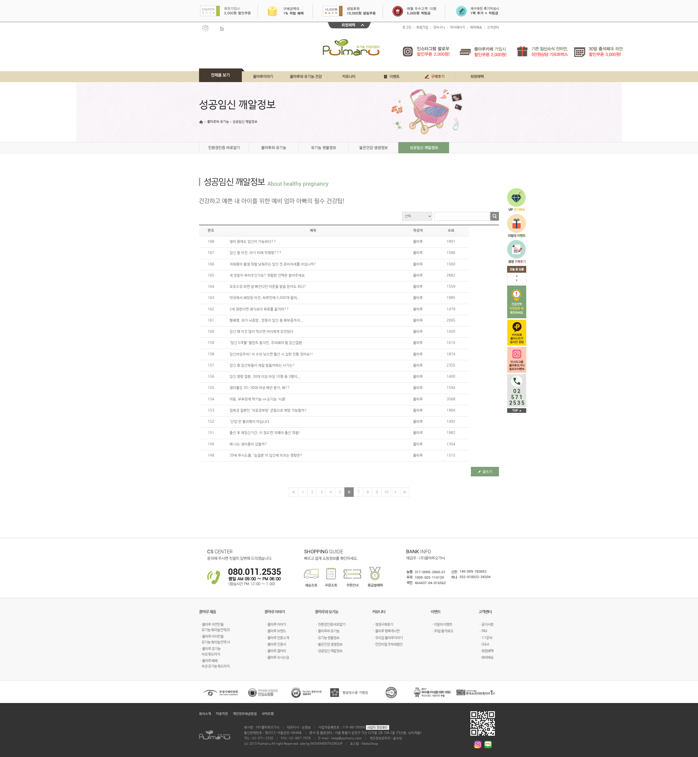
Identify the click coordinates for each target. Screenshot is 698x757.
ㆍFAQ (483, 631)
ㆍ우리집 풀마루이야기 (387, 638)
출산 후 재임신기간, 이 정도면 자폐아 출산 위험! (265, 433)
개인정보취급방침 (245, 714)
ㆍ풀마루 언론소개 (276, 638)
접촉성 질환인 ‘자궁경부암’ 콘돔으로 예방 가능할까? (268, 410)
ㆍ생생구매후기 (382, 625)
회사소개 (205, 714)
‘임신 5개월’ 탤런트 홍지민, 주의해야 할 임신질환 (266, 343)
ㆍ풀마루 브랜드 (275, 631)
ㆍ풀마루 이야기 (275, 625)
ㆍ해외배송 (486, 658)
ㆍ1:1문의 (485, 638)
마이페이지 (457, 27)
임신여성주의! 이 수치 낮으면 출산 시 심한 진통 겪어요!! (271, 354)
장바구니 (439, 27)
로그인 (406, 27)
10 (386, 492)
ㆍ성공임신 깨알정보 (328, 651)
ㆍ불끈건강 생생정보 (328, 644)
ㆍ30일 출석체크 (442, 631)
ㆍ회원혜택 (486, 651)
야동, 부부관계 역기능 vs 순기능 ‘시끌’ (258, 399)
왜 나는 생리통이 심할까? (248, 444)
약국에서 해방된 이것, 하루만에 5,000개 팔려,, (264, 298)
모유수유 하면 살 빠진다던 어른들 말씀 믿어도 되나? (268, 287)
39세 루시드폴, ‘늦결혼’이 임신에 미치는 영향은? (266, 455)
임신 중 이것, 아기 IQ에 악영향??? (256, 253)
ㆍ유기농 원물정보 (327, 638)
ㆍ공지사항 (486, 625)
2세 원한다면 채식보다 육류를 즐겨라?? (259, 309)
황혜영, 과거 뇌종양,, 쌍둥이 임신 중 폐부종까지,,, (266, 321)
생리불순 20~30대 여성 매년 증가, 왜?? (260, 388)
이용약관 (222, 714)
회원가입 (422, 27)
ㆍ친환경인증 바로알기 (330, 625)
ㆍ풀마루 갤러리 (275, 651)
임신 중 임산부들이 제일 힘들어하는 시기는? (262, 366)
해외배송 (476, 27)
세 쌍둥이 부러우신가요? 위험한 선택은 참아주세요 (267, 276)
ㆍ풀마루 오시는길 (276, 658)
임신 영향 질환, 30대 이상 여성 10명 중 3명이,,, (265, 377)
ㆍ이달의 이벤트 (441, 625)
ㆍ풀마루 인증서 (275, 644)
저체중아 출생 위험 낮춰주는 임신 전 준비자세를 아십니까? (273, 264)
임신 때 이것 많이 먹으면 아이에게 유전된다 (261, 332)
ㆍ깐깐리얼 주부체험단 (387, 644)
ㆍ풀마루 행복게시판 (386, 631)
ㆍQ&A (484, 644)
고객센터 (493, 27)
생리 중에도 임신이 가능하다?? (253, 242)
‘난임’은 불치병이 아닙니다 (249, 422)
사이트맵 (268, 714)
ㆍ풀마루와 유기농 (327, 631)
